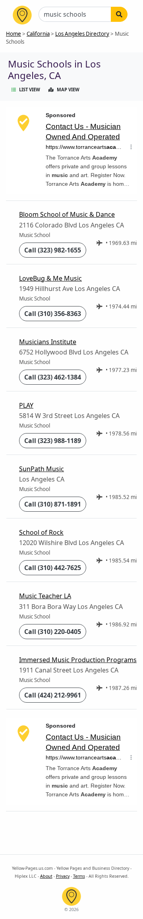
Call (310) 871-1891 (52, 504)
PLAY (26, 405)
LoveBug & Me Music (50, 278)
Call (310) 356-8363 (52, 313)
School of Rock (41, 532)
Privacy (63, 876)
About (46, 876)
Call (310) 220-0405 (52, 631)
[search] (119, 14)
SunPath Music (41, 468)
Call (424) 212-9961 (52, 695)
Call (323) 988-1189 (52, 440)
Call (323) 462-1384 (52, 377)
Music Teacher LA (45, 595)
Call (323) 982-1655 (52, 250)
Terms (79, 876)
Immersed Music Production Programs (78, 659)
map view (68, 89)
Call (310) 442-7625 (52, 567)
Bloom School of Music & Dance (67, 214)
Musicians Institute (47, 341)
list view (29, 89)
